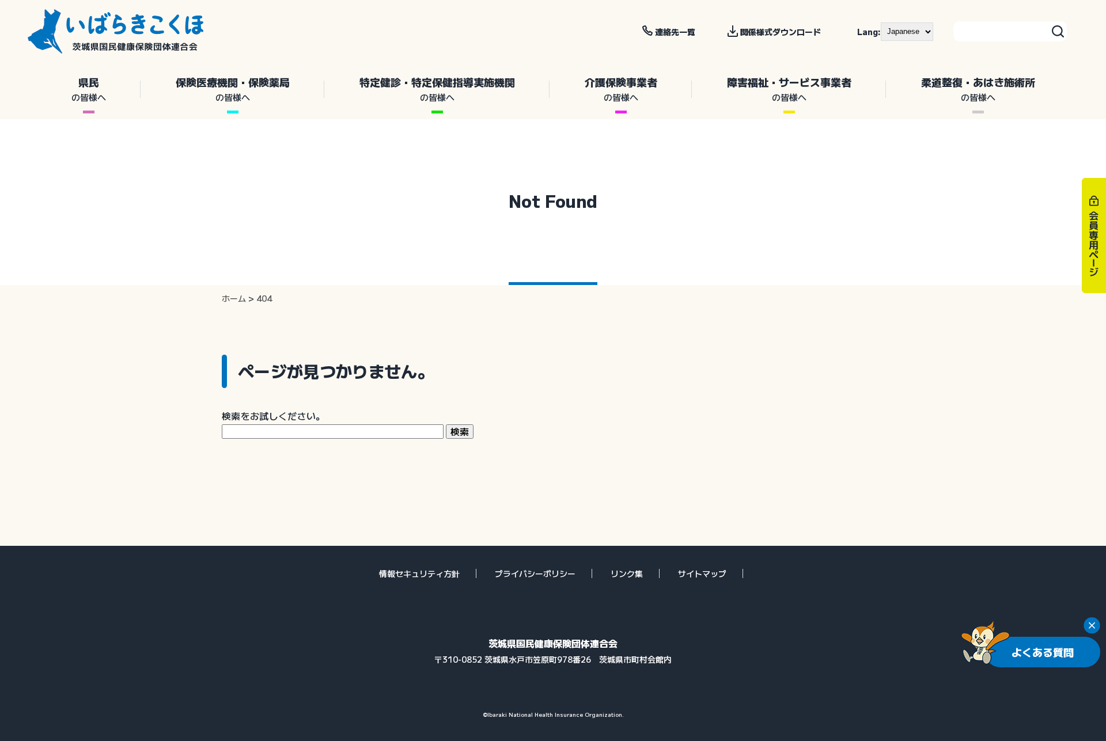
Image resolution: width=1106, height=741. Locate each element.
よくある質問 (1043, 651)
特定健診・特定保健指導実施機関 (437, 88)
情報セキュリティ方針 (419, 573)
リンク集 (627, 573)
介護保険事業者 (621, 88)
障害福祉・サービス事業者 (789, 88)
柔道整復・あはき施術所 (978, 88)
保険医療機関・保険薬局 (233, 88)
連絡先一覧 (675, 31)
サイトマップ (702, 573)
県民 (88, 88)
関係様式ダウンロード (780, 31)
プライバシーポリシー (535, 573)
